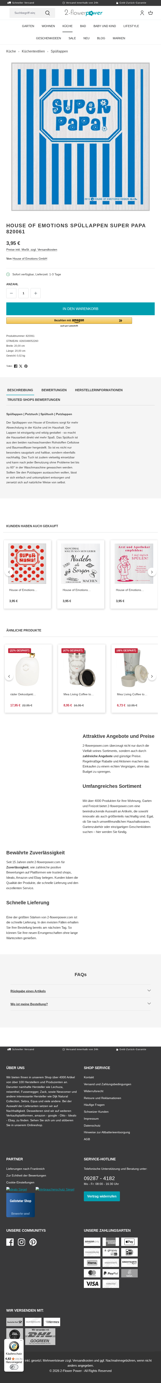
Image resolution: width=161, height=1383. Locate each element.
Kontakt (89, 1077)
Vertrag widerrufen (103, 1196)
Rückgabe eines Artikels (31, 991)
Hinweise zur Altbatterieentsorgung (107, 1132)
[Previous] (9, 572)
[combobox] (24, 13)
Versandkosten (83, 1360)
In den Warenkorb (80, 309)
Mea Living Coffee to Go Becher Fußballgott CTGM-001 (80, 694)
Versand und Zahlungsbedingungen (107, 1084)
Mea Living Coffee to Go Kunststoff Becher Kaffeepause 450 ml (135, 694)
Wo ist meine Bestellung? (32, 1004)
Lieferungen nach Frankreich (25, 1168)
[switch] (14, 1367)
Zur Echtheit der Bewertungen (26, 1175)
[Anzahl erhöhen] (36, 293)
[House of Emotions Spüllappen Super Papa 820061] (80, 137)
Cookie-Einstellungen (20, 1182)
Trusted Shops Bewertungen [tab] (34, 399)
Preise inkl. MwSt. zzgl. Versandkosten (31, 249)
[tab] (20, 390)
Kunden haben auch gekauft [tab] (32, 526)
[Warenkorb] (150, 13)
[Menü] (21, 1341)
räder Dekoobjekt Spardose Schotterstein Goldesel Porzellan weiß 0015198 (28, 694)
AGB (87, 1139)
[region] (80, 137)
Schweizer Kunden (96, 1111)
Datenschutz (92, 1125)
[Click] (83, 12)
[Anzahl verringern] (11, 293)
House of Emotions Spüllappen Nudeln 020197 (77, 590)
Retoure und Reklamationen (102, 1098)
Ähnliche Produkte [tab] (24, 630)
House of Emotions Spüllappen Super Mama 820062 (27, 590)
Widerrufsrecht (93, 1091)
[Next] (152, 572)
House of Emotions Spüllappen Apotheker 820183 (130, 590)
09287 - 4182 (99, 1178)
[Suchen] (47, 13)
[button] (80, 322)
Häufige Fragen (94, 1104)
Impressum (91, 1118)
